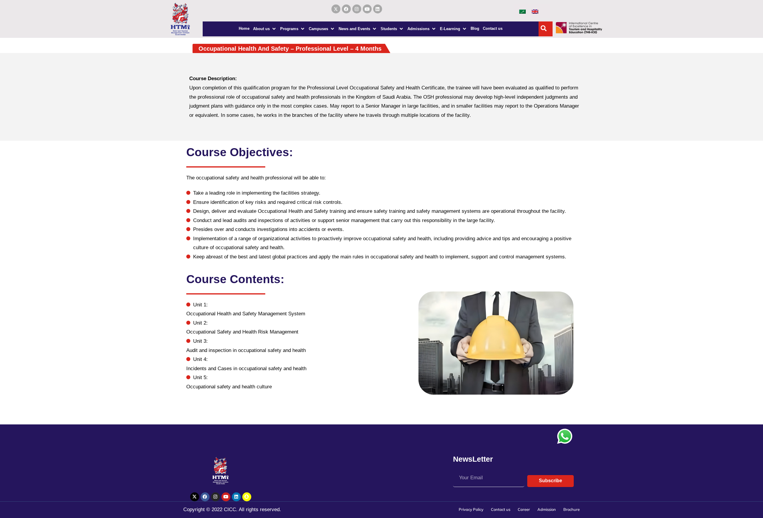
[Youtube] (367, 8)
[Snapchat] (246, 496)
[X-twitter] (194, 496)
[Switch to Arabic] (522, 11)
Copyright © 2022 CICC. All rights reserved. (232, 509)
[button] (264, 29)
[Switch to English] (535, 11)
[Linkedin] (377, 8)
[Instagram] (356, 8)
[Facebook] (346, 8)
